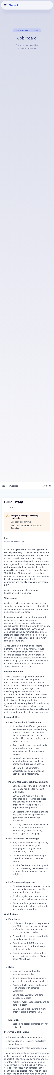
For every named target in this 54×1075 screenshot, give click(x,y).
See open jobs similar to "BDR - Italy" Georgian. (27, 526)
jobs (3, 485)
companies (12, 485)
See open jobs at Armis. (21, 522)
